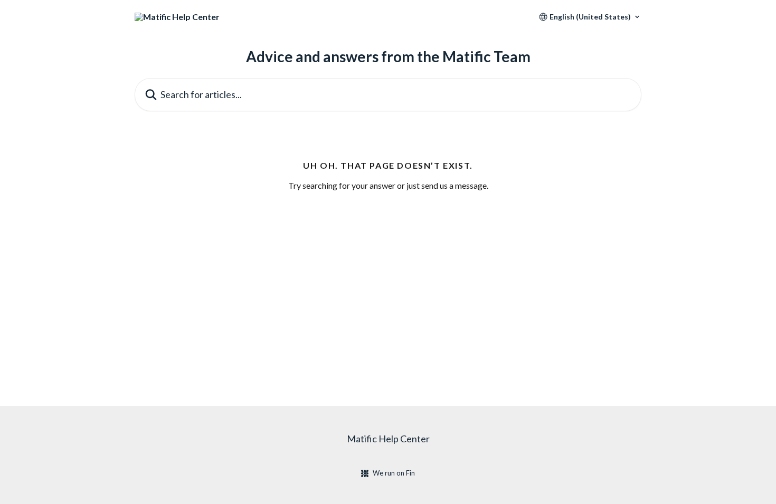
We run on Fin (394, 473)
